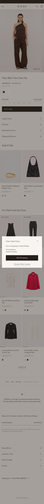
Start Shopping (22, 258)
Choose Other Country (22, 264)
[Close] (37, 241)
